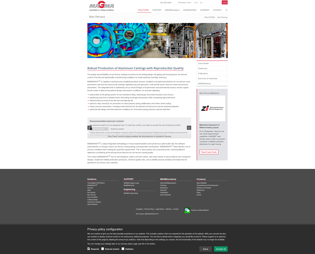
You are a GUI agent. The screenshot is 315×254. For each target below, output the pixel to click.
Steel (89, 190)
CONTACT (217, 10)
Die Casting (91, 192)
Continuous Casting (94, 202)
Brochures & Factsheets (207, 78)
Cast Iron (90, 188)
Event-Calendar (165, 195)
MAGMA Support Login (131, 183)
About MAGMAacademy (168, 183)
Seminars (163, 190)
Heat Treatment (92, 204)
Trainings (163, 185)
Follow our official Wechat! (200, 210)
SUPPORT (156, 10)
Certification (164, 192)
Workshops (164, 188)
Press (198, 192)
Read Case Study (209, 152)
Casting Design (92, 199)
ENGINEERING (189, 10)
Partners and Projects (204, 188)
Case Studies (203, 63)
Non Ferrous (223, 17)
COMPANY (204, 10)
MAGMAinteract (204, 83)
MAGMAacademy (172, 10)
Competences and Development (207, 185)
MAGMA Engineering (131, 193)
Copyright (139, 209)
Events (199, 195)
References (202, 68)
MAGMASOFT (92, 185)
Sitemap (168, 209)
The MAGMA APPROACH (96, 183)
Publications (203, 73)
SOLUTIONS (143, 10)
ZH (201, 2)
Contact (175, 209)
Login (224, 3)
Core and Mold (92, 197)
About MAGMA (201, 183)
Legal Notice (160, 209)
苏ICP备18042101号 (151, 214)
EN (196, 2)
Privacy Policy (149, 209)
